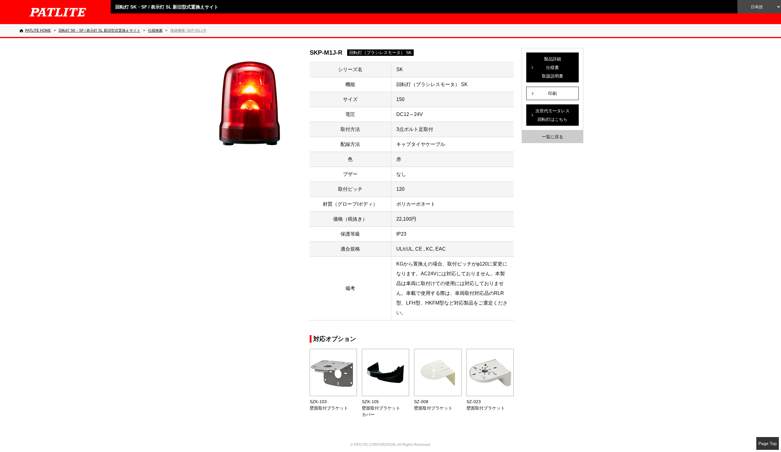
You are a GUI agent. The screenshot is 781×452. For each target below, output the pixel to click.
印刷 (552, 93)
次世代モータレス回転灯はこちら (552, 115)
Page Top (767, 443)
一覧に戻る (552, 136)
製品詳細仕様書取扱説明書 (552, 67)
